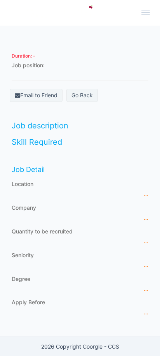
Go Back (82, 95)
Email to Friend (38, 95)
